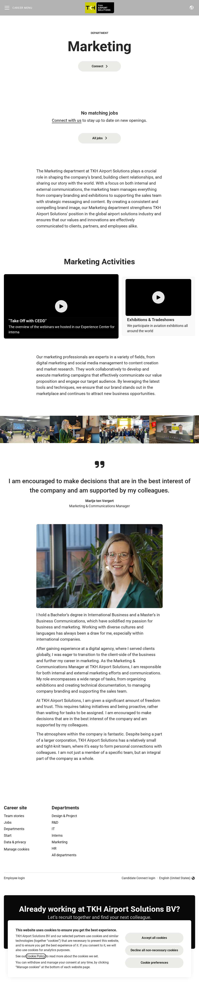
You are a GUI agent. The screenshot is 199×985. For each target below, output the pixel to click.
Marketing (59, 842)
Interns (57, 835)
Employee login (14, 878)
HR (54, 848)
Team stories (14, 816)
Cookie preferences (154, 962)
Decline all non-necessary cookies (154, 950)
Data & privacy (15, 842)
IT (53, 829)
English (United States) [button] (174, 878)
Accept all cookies (154, 938)
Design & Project (64, 816)
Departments (14, 829)
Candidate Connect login (138, 878)
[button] (192, 7)
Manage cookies (16, 849)
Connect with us (66, 120)
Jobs (7, 822)
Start (7, 835)
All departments (64, 855)
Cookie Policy (36, 956)
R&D (55, 822)
